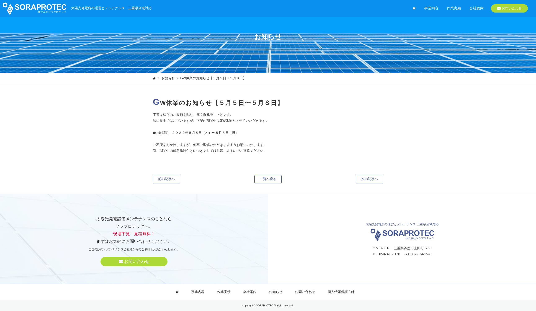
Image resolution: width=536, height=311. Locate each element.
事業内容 (431, 8)
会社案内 (476, 8)
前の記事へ (166, 179)
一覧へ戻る (268, 179)
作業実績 (454, 8)
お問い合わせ (512, 8)
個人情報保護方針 (341, 292)
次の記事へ (369, 179)
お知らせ (168, 78)
